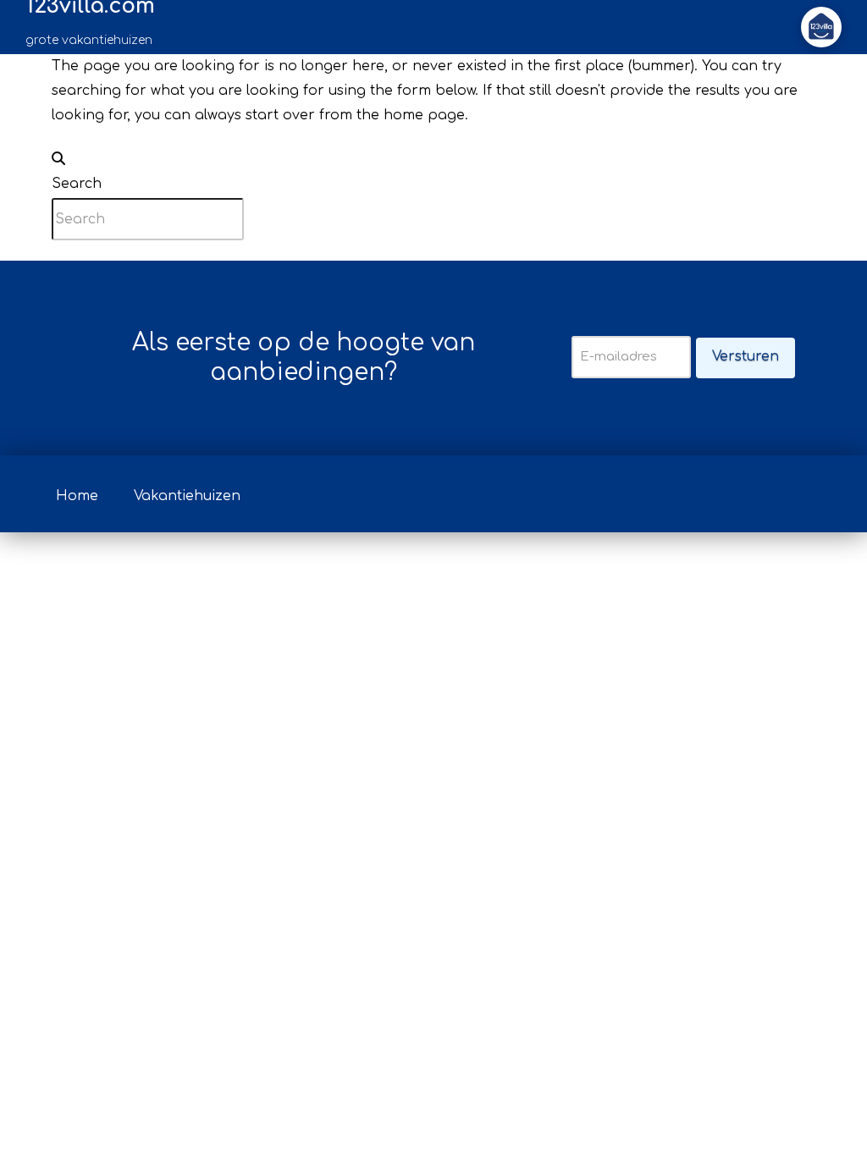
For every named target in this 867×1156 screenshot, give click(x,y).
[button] (821, 27)
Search (77, 183)
